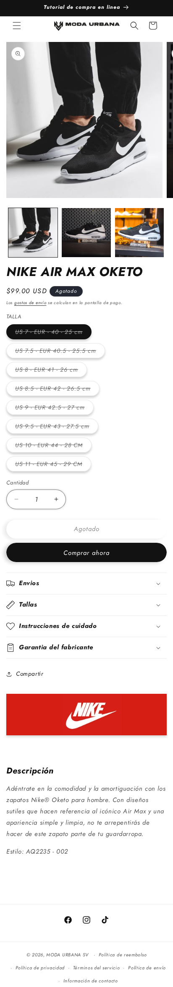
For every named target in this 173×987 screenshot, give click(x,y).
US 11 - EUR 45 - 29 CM (53, 465)
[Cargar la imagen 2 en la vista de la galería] (86, 232)
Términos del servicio (96, 967)
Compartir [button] (29, 673)
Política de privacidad (40, 967)
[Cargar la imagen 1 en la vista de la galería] (33, 232)
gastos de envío (30, 302)
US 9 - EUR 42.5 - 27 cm (54, 409)
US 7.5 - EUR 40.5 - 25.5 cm (60, 352)
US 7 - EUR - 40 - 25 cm (53, 333)
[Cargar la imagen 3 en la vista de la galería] (139, 232)
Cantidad (17, 483)
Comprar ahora (86, 552)
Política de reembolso (123, 954)
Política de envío (147, 967)
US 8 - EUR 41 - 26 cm (51, 371)
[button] (17, 25)
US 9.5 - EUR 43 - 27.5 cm (56, 428)
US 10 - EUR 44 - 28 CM (53, 446)
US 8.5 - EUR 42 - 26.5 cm (57, 390)
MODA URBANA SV (67, 954)
